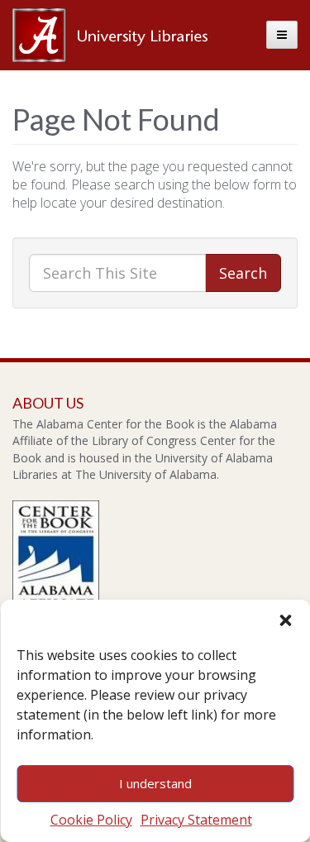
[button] (285, 620)
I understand (155, 783)
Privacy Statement (196, 820)
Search (243, 273)
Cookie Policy (91, 820)
